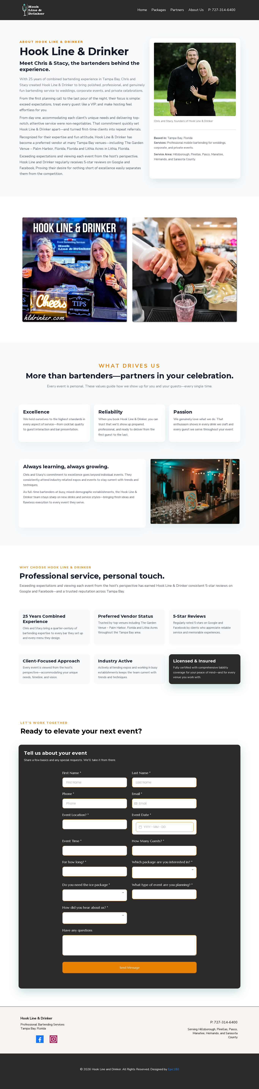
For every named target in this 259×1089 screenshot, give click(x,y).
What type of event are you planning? (162, 885)
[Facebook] (40, 1039)
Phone (68, 794)
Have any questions (77, 930)
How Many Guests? (148, 841)
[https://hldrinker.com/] (33, 10)
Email (137, 794)
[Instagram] (53, 1039)
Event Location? (75, 815)
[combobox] (164, 872)
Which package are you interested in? (162, 862)
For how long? (74, 862)
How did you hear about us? (85, 907)
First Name (71, 773)
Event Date (141, 815)
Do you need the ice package (86, 885)
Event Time (72, 841)
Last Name (141, 773)
